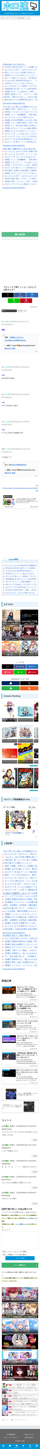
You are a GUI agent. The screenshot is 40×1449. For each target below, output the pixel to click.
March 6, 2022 (10, 348)
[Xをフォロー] (29, 683)
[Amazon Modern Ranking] (34, 765)
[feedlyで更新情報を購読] (11, 688)
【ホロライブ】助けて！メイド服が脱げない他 (21, 168)
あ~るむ (7, 834)
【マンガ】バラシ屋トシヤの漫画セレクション (20, 106)
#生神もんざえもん (17, 337)
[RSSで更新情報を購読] (29, 688)
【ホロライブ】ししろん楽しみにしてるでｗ (20, 134)
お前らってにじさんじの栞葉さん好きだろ (19, 72)
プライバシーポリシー (11, 1437)
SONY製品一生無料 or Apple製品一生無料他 (20, 170)
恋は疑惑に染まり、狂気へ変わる (16, 935)
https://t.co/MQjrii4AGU (17, 465)
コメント (6, 1230)
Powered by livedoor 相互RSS (14, 103)
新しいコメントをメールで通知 (14, 1251)
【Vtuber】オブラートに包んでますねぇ (19, 83)
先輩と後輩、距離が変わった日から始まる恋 (19, 149)
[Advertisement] (20, 39)
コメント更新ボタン (20, 1265)
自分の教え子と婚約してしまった (18, 863)
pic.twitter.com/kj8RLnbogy (15, 340)
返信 (35, 1140)
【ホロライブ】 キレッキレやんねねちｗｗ (20, 157)
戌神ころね (23, 310)
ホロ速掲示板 (11, 1434)
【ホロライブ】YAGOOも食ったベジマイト (21, 587)
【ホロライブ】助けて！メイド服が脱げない (20, 142)
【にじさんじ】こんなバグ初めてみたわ (19, 117)
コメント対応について (31, 1218)
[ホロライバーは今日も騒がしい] (18, 820)
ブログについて (29, 1434)
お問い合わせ (29, 1437)
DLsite (32, 807)
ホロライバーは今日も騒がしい (14, 833)
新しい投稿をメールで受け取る (14, 1254)
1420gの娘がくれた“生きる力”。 (14, 64)
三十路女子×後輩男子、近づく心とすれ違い (21, 893)
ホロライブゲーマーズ (10, 310)
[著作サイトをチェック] (11, 683)
